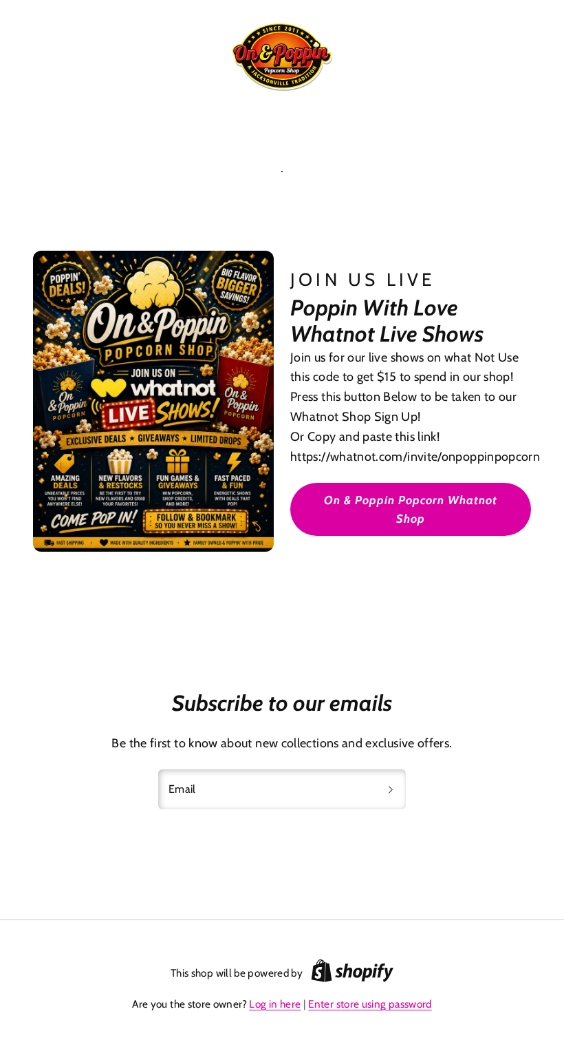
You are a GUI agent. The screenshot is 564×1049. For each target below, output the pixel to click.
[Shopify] (352, 973)
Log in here (275, 1003)
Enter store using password (369, 1003)
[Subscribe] (391, 789)
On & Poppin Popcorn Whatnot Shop (411, 509)
